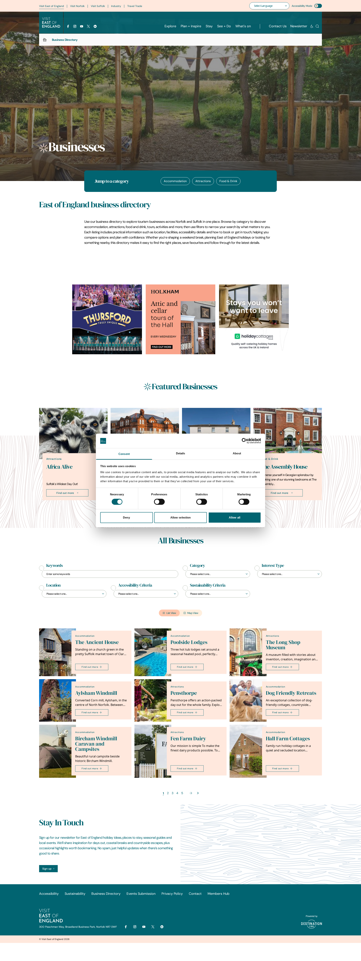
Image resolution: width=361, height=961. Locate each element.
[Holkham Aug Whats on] (180, 319)
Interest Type (273, 565)
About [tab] (237, 453)
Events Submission (141, 894)
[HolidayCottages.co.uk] (254, 319)
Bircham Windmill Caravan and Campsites (96, 743)
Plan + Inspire (191, 26)
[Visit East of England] (51, 22)
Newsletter (298, 26)
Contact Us (278, 26)
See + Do (224, 26)
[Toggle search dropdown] (317, 26)
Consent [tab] (124, 453)
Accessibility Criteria (135, 585)
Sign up (47, 868)
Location (53, 585)
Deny (126, 517)
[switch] (159, 502)
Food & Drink (228, 181)
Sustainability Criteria (207, 585)
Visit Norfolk (77, 6)
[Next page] (191, 793)
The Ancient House (97, 642)
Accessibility (49, 894)
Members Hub (218, 894)
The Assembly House (284, 466)
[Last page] (197, 793)
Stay (209, 26)
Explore (170, 26)
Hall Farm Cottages (288, 738)
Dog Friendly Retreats (291, 693)
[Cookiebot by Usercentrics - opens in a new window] (244, 441)
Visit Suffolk (98, 6)
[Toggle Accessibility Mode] (318, 6)
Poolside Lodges (189, 642)
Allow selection (180, 517)
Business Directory (106, 894)
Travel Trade (134, 6)
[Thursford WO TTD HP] (107, 319)
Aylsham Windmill (96, 693)
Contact (195, 894)
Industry (116, 6)
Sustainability (75, 894)
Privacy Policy (172, 894)
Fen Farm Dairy (188, 738)
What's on (243, 26)
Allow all (234, 517)
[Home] (45, 40)
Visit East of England (51, 6)
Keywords (54, 565)
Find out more (65, 492)
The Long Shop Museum (283, 645)
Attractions (203, 181)
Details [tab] (180, 453)
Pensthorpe (184, 693)
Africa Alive (59, 466)
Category (197, 565)
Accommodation (175, 181)
